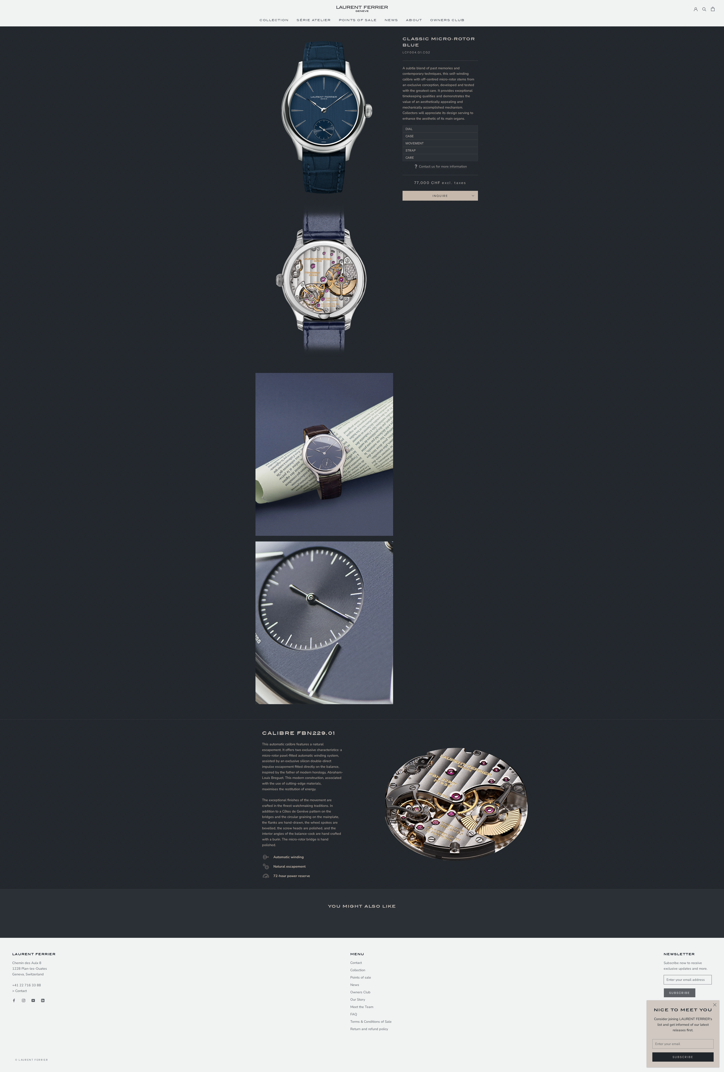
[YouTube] (33, 1000)
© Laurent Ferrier (31, 1059)
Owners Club (447, 20)
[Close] (714, 1005)
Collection (274, 20)
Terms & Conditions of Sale (371, 1021)
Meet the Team (361, 1007)
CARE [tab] (410, 157)
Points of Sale (358, 20)
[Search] (704, 9)
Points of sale (360, 977)
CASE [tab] (410, 136)
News (391, 20)
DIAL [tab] (409, 129)
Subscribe (683, 1057)
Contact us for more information (443, 166)
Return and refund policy (369, 1029)
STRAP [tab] (411, 150)
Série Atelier (314, 20)
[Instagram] (23, 1000)
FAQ (353, 1014)
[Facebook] (14, 1000)
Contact (21, 991)
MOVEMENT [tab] (415, 143)
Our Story (357, 999)
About (414, 20)
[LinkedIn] (42, 1000)
